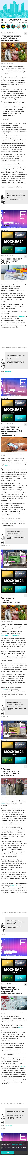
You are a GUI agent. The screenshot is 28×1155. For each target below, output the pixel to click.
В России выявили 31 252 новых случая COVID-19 (15, 1112)
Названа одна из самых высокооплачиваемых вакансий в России (16, 537)
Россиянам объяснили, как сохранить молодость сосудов (15, 703)
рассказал (22, 1067)
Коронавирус (8, 371)
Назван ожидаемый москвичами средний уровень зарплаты (15, 532)
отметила (3, 169)
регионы (3, 545)
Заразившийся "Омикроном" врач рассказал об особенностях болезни (16, 357)
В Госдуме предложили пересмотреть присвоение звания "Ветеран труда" (16, 922)
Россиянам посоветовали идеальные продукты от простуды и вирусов (16, 708)
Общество (14, 33)
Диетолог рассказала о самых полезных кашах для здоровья (15, 198)
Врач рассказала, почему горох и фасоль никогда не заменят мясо (16, 194)
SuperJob (7, 466)
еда (7, 206)
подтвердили (21, 316)
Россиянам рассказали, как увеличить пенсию (14, 926)
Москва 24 (14, 20)
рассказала (13, 885)
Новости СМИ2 (4, 230)
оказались (15, 522)
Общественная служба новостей (10, 635)
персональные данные (16, 1144)
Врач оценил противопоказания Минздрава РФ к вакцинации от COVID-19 (15, 362)
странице (3, 804)
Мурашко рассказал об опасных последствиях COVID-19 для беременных (15, 1117)
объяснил (3, 689)
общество (3, 206)
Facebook (20, 1028)
